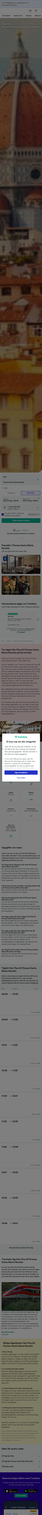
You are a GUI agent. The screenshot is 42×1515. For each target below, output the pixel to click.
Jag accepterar (21, 773)
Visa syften (21, 778)
